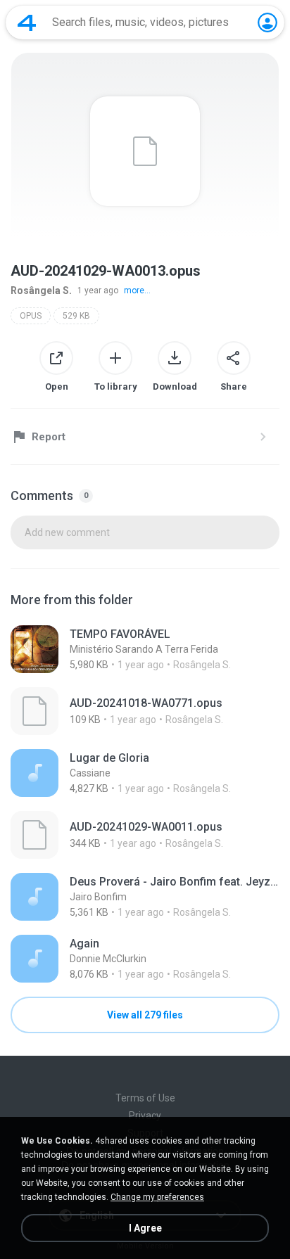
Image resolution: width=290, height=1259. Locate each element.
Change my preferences (157, 1197)
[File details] (145, 649)
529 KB (76, 316)
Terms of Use (145, 1098)
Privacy (145, 1115)
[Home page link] (26, 22)
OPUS (31, 316)
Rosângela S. (41, 290)
